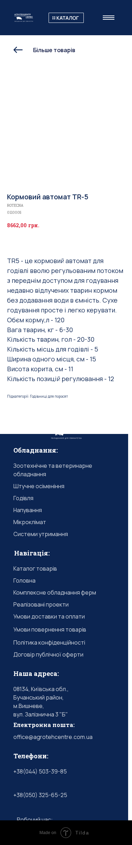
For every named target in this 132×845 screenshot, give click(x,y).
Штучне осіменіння (38, 486)
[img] (66, 18)
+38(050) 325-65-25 (40, 795)
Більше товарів (54, 50)
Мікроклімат (29, 522)
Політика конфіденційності (49, 642)
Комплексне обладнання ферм (54, 592)
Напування (27, 510)
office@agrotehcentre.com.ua (53, 737)
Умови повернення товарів (49, 629)
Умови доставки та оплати (49, 616)
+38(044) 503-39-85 (40, 771)
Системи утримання (40, 534)
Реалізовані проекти (41, 604)
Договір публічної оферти (48, 654)
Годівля (23, 498)
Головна (24, 580)
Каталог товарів (35, 568)
